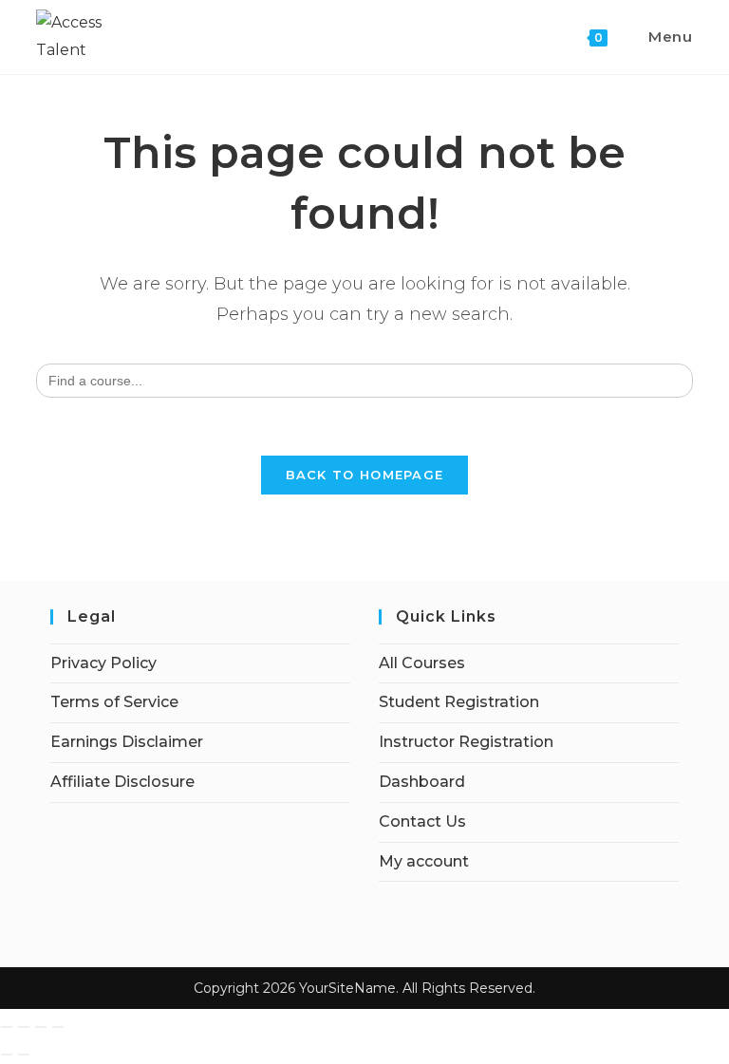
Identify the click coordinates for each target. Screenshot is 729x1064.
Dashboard (422, 782)
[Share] (40, 1027)
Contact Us (422, 821)
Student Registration (459, 702)
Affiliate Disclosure (122, 782)
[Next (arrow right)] (23, 1054)
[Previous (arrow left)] (6, 1054)
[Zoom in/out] (6, 1027)
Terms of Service (114, 702)
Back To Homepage (365, 474)
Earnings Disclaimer (126, 742)
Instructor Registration (466, 742)
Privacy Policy (103, 663)
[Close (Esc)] (58, 1027)
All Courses (422, 663)
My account (424, 861)
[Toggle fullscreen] (23, 1027)
